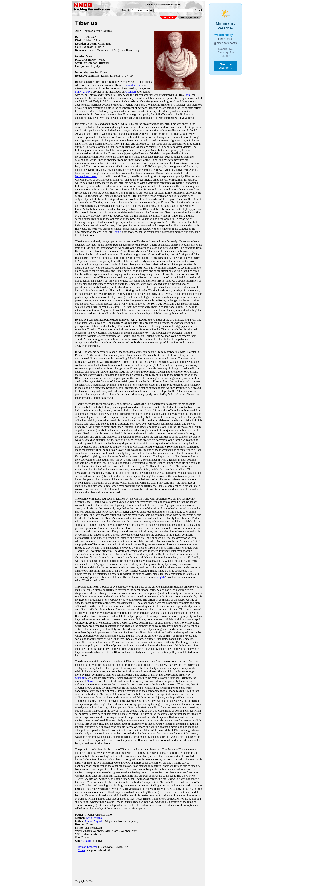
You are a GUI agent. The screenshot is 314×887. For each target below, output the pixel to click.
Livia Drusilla (94, 817)
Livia (187, 94)
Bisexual (104, 62)
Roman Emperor (87, 846)
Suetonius (80, 677)
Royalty (95, 66)
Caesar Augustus (94, 821)
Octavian (130, 91)
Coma (81, 850)
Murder (99, 46)
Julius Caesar (132, 85)
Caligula (160, 577)
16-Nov (87, 37)
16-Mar (86, 40)
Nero (90, 681)
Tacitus (117, 231)
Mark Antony (82, 91)
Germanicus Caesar (86, 176)
